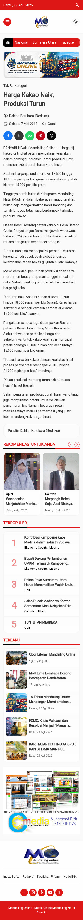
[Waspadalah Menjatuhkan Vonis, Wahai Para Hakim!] (22, 471)
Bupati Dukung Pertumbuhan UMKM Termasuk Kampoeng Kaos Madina (45, 563)
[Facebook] (24, 892)
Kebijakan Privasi (48, 876)
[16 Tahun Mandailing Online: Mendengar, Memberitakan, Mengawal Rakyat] (16, 702)
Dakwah (50, 494)
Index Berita (11, 876)
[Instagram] (33, 892)
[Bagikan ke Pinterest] (40, 135)
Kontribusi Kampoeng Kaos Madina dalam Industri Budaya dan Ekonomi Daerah (47, 542)
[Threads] (41, 892)
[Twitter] (59, 892)
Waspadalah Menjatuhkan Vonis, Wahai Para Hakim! (21, 504)
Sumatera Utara (44, 42)
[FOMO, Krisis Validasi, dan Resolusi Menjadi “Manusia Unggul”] (16, 726)
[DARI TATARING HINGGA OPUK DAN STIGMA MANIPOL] (16, 750)
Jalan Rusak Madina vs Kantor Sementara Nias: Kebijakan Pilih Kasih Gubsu (47, 606)
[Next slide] (77, 444)
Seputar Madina (48, 547)
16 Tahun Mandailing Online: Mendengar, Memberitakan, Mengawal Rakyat (50, 702)
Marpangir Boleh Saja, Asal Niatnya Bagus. (58, 504)
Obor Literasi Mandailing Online (52, 654)
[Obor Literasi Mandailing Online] (16, 658)
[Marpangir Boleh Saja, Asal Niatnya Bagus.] (61, 471)
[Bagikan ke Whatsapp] (29, 135)
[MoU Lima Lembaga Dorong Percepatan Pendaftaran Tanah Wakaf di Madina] (16, 679)
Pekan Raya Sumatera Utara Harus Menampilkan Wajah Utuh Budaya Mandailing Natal (48, 585)
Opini (9, 494)
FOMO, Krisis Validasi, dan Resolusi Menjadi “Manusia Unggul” (49, 725)
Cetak (52, 124)
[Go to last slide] (70, 444)
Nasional (21, 42)
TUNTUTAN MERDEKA (40, 622)
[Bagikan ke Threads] (51, 135)
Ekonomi (30, 547)
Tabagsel (67, 42)
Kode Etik (70, 876)
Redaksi (28, 876)
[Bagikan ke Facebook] (8, 135)
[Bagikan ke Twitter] (19, 135)
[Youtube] (50, 892)
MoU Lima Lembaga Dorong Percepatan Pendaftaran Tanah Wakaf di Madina (50, 678)
